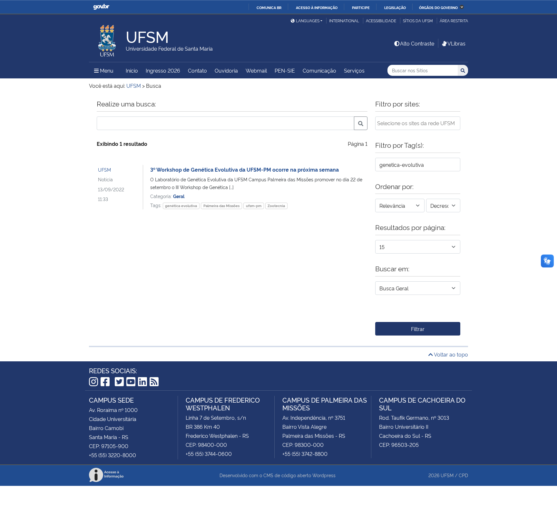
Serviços (354, 70)
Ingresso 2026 (163, 70)
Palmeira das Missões (221, 205)
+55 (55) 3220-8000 (112, 454)
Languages (307, 20)
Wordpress (324, 475)
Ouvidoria (226, 70)
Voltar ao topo (450, 354)
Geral (178, 196)
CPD (463, 475)
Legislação (395, 7)
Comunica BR (269, 7)
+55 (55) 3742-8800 (304, 453)
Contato (197, 70)
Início (132, 70)
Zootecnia (276, 205)
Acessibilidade (381, 20)
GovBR (101, 7)
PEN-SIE (285, 70)
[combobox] (417, 123)
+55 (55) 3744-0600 (209, 453)
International (344, 20)
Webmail (256, 70)
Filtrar (418, 328)
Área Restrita (454, 20)
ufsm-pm (253, 205)
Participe (361, 7)
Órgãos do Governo (438, 7)
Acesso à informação (316, 7)
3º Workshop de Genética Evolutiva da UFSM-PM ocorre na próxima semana (244, 169)
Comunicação (319, 70)
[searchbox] (417, 122)
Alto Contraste (417, 43)
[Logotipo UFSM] (107, 39)
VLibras (456, 43)
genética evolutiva (181, 205)
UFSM (104, 169)
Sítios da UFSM (418, 20)
